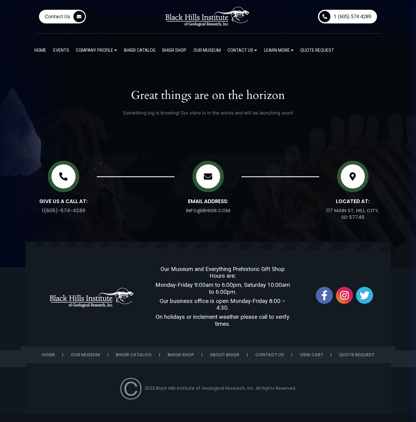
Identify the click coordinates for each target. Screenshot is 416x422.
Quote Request (317, 50)
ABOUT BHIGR (224, 355)
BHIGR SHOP (180, 355)
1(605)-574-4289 (63, 210)
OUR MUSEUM (85, 355)
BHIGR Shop (174, 50)
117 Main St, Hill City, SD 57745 (352, 214)
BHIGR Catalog (140, 50)
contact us (240, 50)
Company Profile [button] (95, 50)
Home (40, 50)
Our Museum (207, 50)
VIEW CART (311, 355)
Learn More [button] (277, 50)
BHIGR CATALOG (134, 355)
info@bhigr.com (208, 210)
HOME (48, 355)
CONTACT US (269, 355)
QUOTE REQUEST (356, 355)
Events (61, 50)
